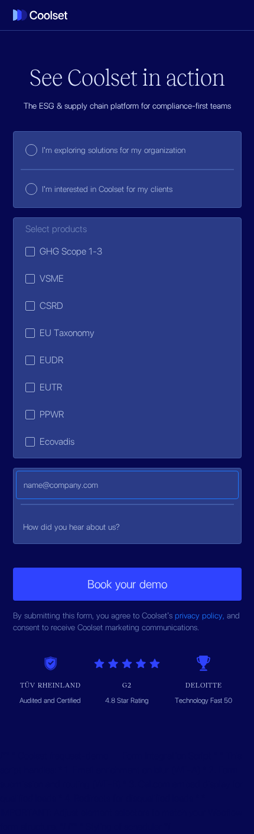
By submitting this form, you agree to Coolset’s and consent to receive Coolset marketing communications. (126, 621)
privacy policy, (201, 615)
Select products (56, 228)
